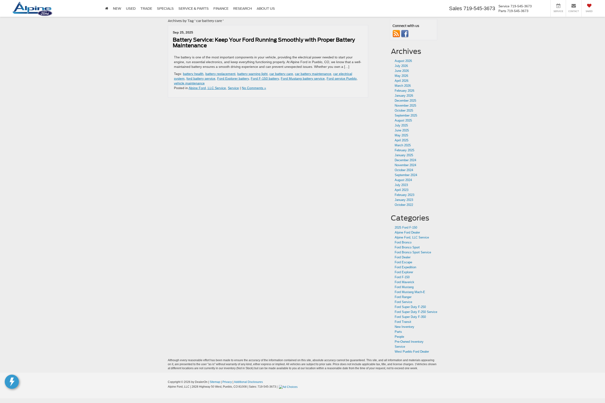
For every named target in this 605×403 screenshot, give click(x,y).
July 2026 (401, 66)
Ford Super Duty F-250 (410, 307)
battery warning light (252, 74)
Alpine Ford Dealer (407, 232)
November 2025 (405, 105)
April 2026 (401, 80)
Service (233, 88)
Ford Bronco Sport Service (413, 252)
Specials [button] (165, 8)
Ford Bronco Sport (407, 247)
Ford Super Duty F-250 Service (416, 312)
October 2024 (404, 170)
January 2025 (404, 155)
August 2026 (403, 61)
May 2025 (401, 135)
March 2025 (403, 145)
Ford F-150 (402, 277)
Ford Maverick (404, 282)
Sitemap (215, 382)
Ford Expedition (405, 267)
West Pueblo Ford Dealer (412, 351)
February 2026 (404, 90)
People (399, 336)
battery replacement (220, 74)
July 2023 (401, 185)
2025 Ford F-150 (406, 227)
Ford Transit (403, 322)
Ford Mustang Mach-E (410, 292)
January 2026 (404, 95)
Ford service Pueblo (342, 78)
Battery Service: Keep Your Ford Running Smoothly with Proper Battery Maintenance (264, 42)
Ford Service (403, 302)
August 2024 (403, 180)
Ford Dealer (403, 257)
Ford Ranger (403, 297)
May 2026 (401, 76)
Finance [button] (221, 8)
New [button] (117, 8)
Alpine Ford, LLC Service (207, 88)
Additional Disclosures (248, 382)
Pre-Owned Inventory (409, 341)
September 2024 (406, 175)
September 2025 (406, 115)
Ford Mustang (404, 287)
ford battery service (200, 78)
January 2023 (404, 200)
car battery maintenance (313, 74)
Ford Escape (403, 262)
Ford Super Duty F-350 (410, 317)
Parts (398, 332)
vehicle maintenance (189, 83)
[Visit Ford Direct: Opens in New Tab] (289, 386)
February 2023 (404, 195)
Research (242, 8)
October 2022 (404, 205)
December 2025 (405, 100)
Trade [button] (146, 8)
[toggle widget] (12, 382)
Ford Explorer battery (233, 78)
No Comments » (254, 88)
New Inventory (404, 327)
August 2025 (403, 120)
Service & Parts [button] (193, 8)
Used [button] (131, 8)
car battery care (281, 74)
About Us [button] (266, 8)
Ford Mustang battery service (303, 78)
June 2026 (402, 71)
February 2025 (404, 150)
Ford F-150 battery (265, 78)
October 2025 (404, 110)
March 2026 (403, 85)
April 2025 (401, 140)
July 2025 (401, 125)
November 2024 (405, 165)
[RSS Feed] (396, 33)
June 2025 (402, 130)
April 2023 (401, 190)
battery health (193, 74)
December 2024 (405, 160)
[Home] (107, 8)
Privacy (227, 382)
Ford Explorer (404, 272)
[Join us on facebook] (405, 33)
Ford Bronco (403, 242)
